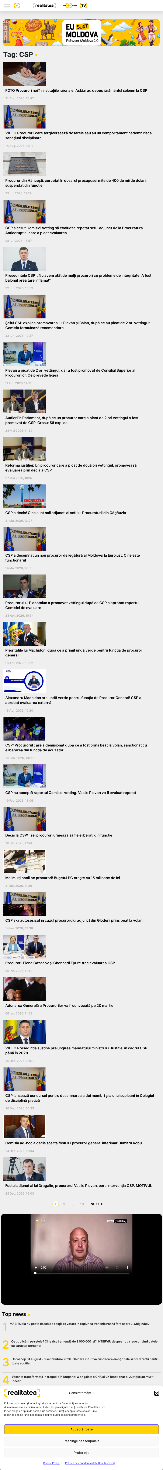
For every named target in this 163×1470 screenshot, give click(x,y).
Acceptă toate (81, 1429)
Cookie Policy (51, 1463)
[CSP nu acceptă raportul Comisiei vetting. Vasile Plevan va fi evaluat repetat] (80, 776)
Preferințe (81, 1453)
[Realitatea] (38, 5)
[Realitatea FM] (66, 5)
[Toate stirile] (15, 5)
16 (82, 1204)
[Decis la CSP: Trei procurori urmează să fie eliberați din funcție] (80, 819)
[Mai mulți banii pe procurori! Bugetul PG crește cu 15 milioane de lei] (80, 861)
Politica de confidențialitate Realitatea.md (90, 1463)
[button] (157, 1393)
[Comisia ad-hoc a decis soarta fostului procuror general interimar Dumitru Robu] (80, 1127)
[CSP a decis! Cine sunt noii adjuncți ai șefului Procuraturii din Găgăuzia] (80, 496)
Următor (97, 1204)
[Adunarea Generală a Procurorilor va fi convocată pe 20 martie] (80, 989)
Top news (14, 1314)
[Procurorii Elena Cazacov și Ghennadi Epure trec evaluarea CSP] (80, 947)
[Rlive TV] (82, 5)
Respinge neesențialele (82, 1441)
